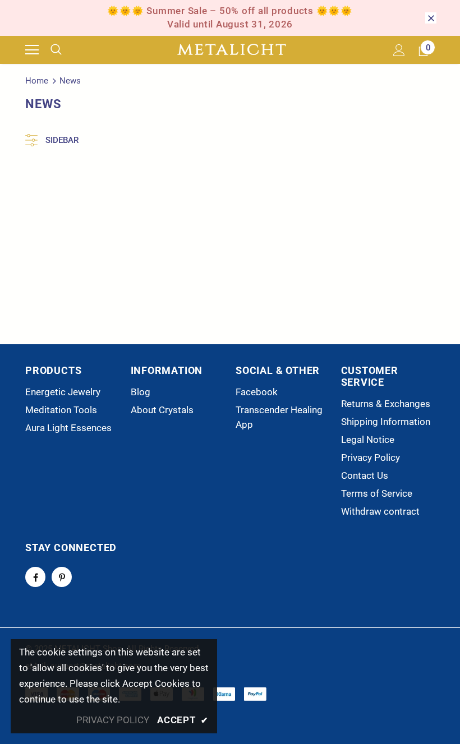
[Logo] (232, 50)
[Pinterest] (62, 577)
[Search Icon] (64, 49)
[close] (430, 18)
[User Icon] (399, 50)
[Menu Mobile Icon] (32, 50)
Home (36, 81)
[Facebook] (35, 577)
